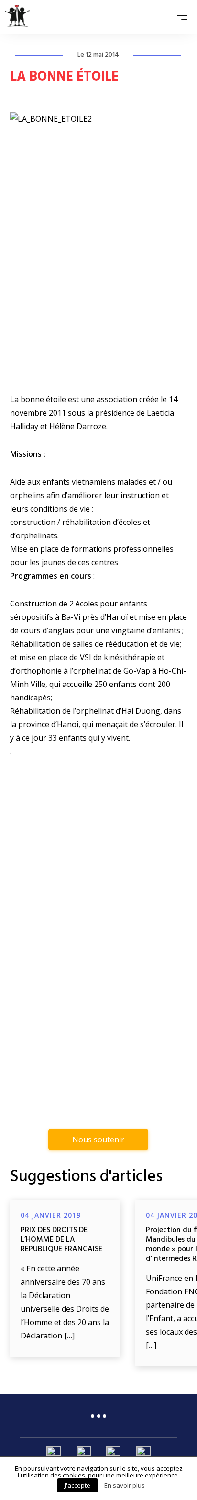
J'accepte (77, 1485)
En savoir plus (124, 1485)
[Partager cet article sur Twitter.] (98, 1030)
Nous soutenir (98, 1139)
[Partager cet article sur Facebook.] (66, 1030)
